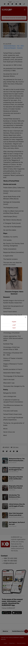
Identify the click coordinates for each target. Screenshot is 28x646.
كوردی (14, 325)
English (14, 322)
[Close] (25, 317)
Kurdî (14, 328)
